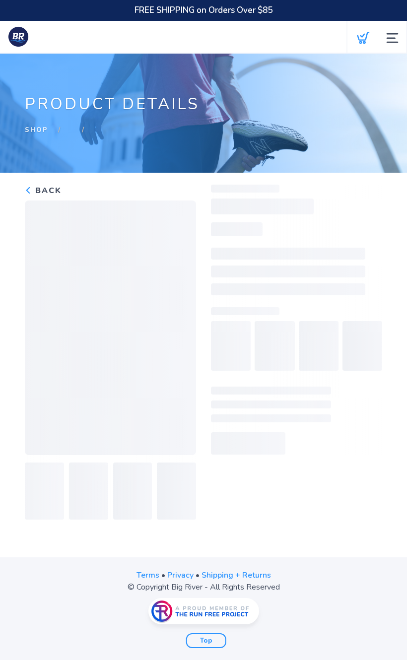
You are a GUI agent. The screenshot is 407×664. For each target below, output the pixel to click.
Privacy (180, 575)
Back (47, 190)
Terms (147, 575)
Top (206, 640)
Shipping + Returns (236, 575)
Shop (36, 130)
